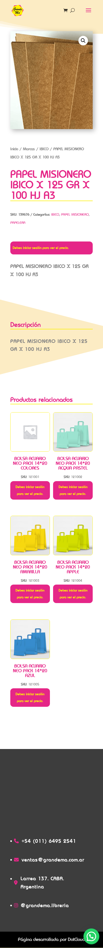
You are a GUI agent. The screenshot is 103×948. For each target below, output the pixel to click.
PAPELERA (17, 222)
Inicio (14, 148)
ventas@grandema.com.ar (53, 860)
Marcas (29, 148)
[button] (83, 40)
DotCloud (76, 939)
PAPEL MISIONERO (75, 214)
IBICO (44, 148)
